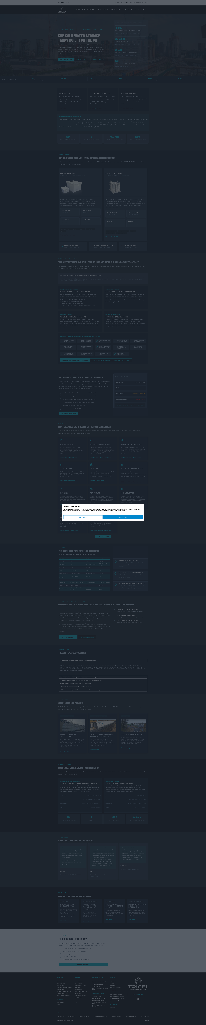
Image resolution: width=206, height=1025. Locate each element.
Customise (83, 517)
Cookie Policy (109, 510)
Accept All (123, 517)
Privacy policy (121, 510)
